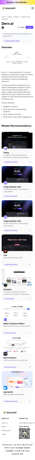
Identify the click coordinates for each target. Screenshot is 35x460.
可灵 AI (12, 448)
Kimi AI (19, 445)
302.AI (27, 451)
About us (5, 423)
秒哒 (21, 454)
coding (9, 17)
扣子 (31, 445)
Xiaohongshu (6, 430)
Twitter (4, 434)
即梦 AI (7, 448)
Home (4, 17)
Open (29, 27)
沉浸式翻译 (9, 451)
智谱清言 (27, 448)
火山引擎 (17, 451)
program (16, 17)
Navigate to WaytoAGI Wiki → (17, 2)
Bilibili (4, 427)
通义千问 (26, 445)
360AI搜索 (19, 448)
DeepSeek (15, 454)
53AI (22, 451)
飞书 (14, 445)
